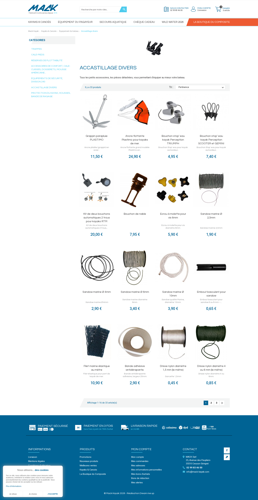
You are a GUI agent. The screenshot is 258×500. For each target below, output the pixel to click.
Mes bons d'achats (140, 474)
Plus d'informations (13, 486)
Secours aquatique (113, 22)
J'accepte (53, 494)
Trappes (36, 49)
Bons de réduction (140, 478)
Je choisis (33, 494)
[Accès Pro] (227, 457)
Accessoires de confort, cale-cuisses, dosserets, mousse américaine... (50, 69)
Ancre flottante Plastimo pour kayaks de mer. (135, 140)
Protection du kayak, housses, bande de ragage (51, 95)
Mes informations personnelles (146, 469)
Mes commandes (139, 461)
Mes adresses (138, 465)
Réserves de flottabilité (46, 60)
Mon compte (141, 449)
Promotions (85, 457)
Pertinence (202, 87)
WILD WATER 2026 (172, 22)
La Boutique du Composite (93, 474)
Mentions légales (36, 461)
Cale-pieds (37, 54)
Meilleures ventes (88, 465)
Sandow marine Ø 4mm (97, 292)
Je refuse (13, 494)
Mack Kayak (33, 31)
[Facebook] (227, 450)
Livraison (32, 457)
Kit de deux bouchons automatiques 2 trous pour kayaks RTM (96, 217)
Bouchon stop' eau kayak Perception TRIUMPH (173, 140)
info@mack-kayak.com (197, 471)
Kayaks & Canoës (39, 22)
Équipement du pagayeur (75, 22)
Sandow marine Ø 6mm (135, 292)
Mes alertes (137, 482)
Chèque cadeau (144, 22)
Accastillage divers (44, 87)
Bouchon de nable (135, 213)
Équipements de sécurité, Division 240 (47, 80)
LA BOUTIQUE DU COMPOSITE (212, 22)
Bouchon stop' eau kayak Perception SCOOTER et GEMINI (211, 140)
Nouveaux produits (89, 461)
